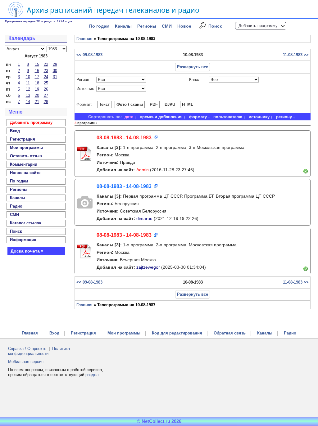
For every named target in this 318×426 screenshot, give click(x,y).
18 (37, 83)
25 (46, 83)
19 (37, 89)
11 (28, 83)
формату (198, 116)
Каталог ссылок (25, 223)
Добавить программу (258, 25)
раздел (92, 374)
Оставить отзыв (26, 156)
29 (55, 64)
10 (28, 76)
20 (37, 95)
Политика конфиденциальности (39, 351)
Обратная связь (230, 333)
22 (46, 64)
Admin (142, 169)
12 (28, 89)
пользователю (227, 116)
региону (284, 116)
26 (46, 89)
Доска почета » (27, 251)
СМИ (167, 26)
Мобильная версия (25, 361)
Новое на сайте (25, 172)
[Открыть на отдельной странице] (155, 138)
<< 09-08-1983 (89, 54)
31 (55, 76)
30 (55, 70)
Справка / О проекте (27, 348)
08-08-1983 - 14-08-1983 (124, 137)
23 (46, 70)
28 (46, 101)
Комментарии (23, 164)
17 (37, 76)
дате (129, 116)
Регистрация (83, 333)
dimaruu (144, 218)
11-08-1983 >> (296, 54)
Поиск (215, 26)
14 (28, 101)
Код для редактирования (177, 333)
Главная (84, 38)
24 (46, 76)
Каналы (123, 26)
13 (28, 95)
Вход (54, 333)
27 (46, 95)
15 (37, 64)
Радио (16, 206)
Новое (184, 26)
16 (37, 70)
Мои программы (26, 147)
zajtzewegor (148, 267)
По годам (99, 26)
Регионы (146, 26)
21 (37, 101)
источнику (259, 116)
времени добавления (161, 116)
